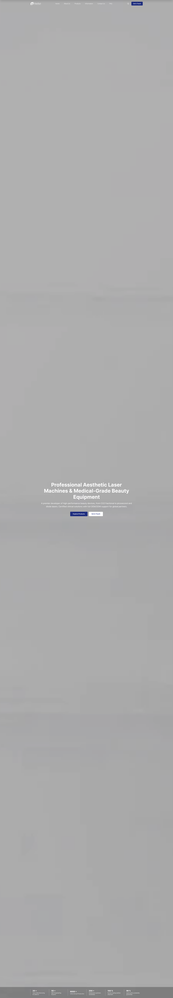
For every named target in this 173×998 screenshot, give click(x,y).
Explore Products (79, 514)
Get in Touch (137, 3)
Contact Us (101, 3)
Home (57, 3)
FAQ (110, 3)
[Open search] (128, 3)
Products (78, 3)
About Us (67, 3)
